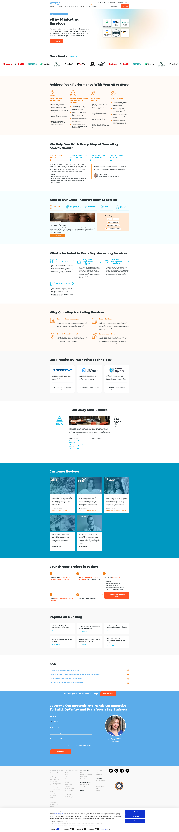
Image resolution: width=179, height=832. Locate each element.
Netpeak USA (53, 14)
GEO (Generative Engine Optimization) (56, 776)
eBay (66, 774)
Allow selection (135, 816)
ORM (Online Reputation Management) (56, 784)
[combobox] (52, 721)
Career (97, 792)
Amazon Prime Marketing (68, 785)
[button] (53, 6)
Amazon (67, 772)
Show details (105, 829)
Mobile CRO (83, 779)
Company (98, 790)
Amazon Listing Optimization (69, 791)
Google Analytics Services (86, 787)
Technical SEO (53, 800)
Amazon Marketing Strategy (69, 781)
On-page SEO (53, 802)
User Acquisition (84, 776)
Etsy (66, 776)
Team (97, 788)
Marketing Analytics (85, 784)
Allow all (135, 811)
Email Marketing (54, 787)
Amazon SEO (68, 794)
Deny (135, 820)
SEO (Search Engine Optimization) (55, 773)
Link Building (99, 774)
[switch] (72, 829)
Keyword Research (54, 804)
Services (61, 14)
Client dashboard (115, 6)
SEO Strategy (53, 795)
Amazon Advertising (70, 788)
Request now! (108, 694)
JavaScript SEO (53, 806)
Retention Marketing (55, 789)
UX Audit (52, 791)
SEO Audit (52, 797)
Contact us (56, 41)
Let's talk (125, 6)
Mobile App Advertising (86, 774)
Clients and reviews (100, 786)
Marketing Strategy (100, 780)
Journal (88, 6)
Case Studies (74, 6)
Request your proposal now (116, 595)
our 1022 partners (58, 813)
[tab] (59, 157)
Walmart (67, 779)
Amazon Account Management (69, 797)
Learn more (57, 235)
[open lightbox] (89, 485)
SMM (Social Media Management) (54, 780)
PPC (97, 772)
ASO (81, 772)
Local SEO (52, 793)
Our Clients (67, 6)
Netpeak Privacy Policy (85, 745)
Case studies (83, 795)
